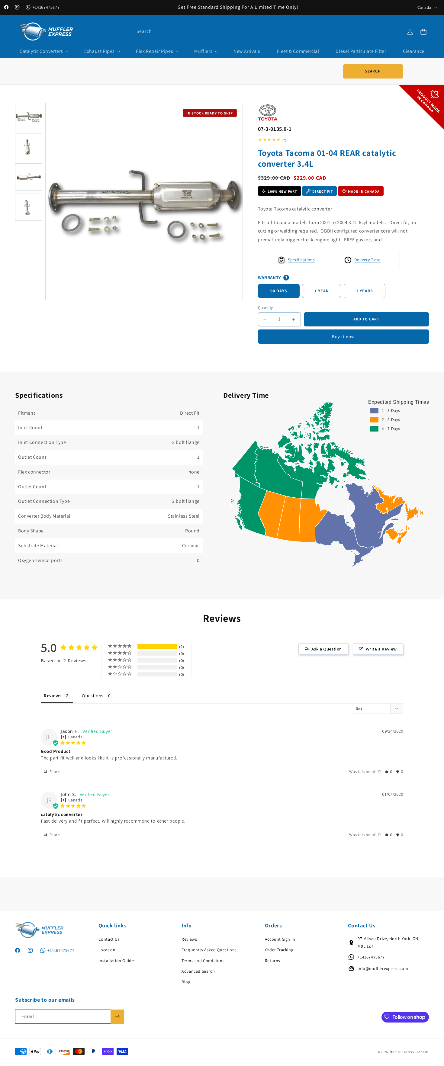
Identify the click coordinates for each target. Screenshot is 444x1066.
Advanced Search (198, 971)
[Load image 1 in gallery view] (28, 116)
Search (373, 71)
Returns (272, 960)
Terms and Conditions (203, 960)
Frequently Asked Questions (209, 949)
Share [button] (54, 771)
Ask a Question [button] (326, 649)
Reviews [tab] (52, 695)
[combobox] (242, 31)
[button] (43, 51)
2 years (364, 291)
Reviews (189, 939)
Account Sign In (280, 939)
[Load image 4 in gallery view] (28, 207)
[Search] (347, 31)
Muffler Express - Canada (409, 1052)
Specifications (301, 259)
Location (107, 949)
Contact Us (109, 939)
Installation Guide (116, 960)
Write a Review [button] (381, 649)
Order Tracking (279, 949)
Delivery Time (367, 259)
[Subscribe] (117, 1016)
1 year (321, 291)
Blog (186, 981)
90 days (278, 291)
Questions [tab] (92, 695)
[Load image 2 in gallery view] (28, 146)
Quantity (265, 307)
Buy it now (343, 336)
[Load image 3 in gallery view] (28, 177)
